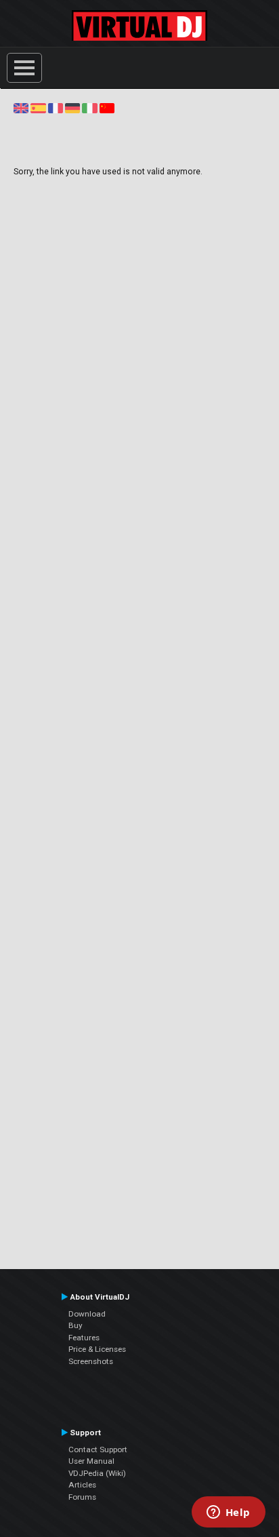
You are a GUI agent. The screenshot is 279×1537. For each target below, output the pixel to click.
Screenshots (90, 1361)
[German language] (72, 108)
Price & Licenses (97, 1349)
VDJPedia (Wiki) (97, 1473)
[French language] (55, 108)
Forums (82, 1497)
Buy (75, 1325)
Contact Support (97, 1449)
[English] (21, 108)
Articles (82, 1485)
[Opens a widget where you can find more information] (228, 1513)
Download (87, 1314)
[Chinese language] (107, 108)
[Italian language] (89, 108)
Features (84, 1337)
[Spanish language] (37, 108)
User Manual (91, 1461)
